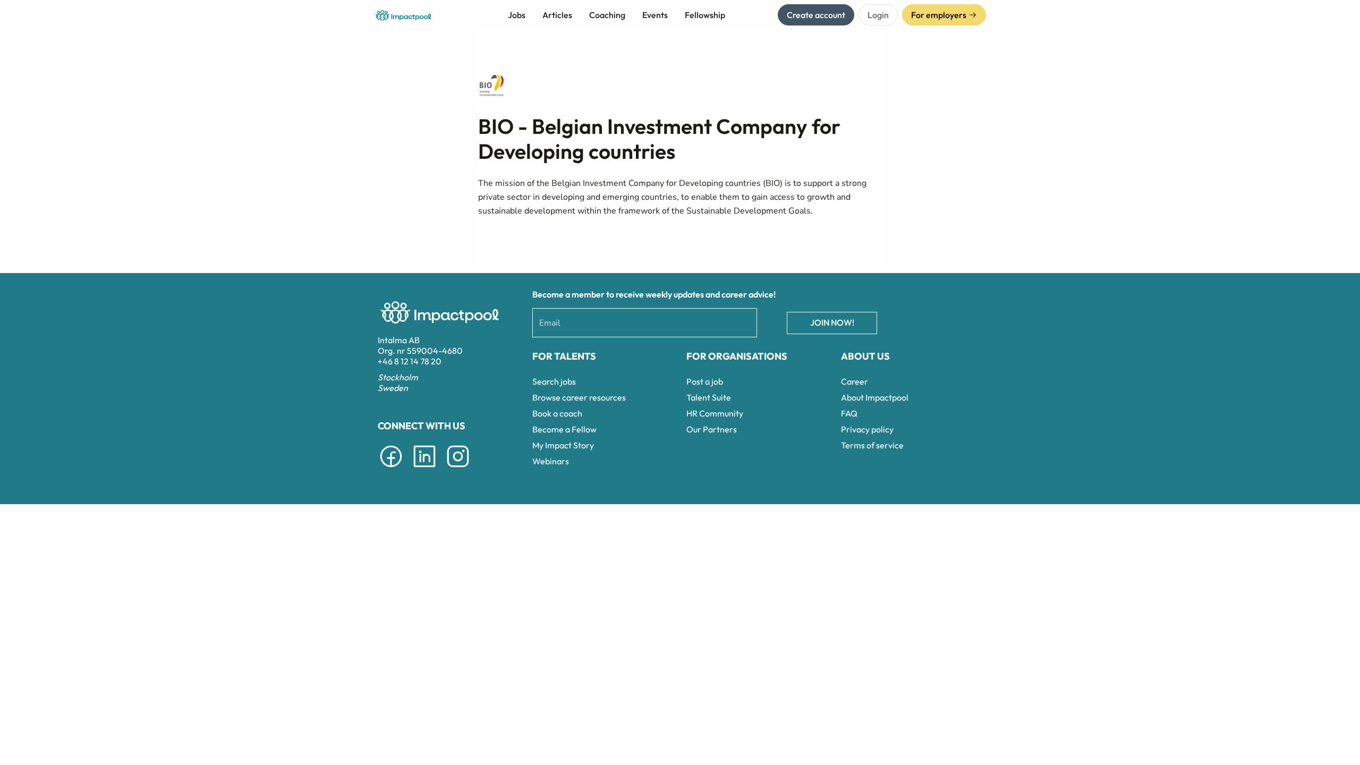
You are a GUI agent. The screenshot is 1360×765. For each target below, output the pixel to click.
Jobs (516, 15)
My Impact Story (563, 445)
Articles (557, 15)
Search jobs (554, 381)
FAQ (849, 413)
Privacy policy (867, 429)
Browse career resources (579, 397)
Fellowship (705, 15)
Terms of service (872, 445)
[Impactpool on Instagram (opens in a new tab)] (458, 469)
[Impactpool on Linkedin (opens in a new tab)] (424, 469)
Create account (816, 15)
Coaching (607, 15)
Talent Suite (708, 397)
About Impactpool (874, 397)
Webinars (550, 461)
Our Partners (711, 429)
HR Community (714, 413)
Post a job (704, 381)
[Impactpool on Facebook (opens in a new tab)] (391, 469)
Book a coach (557, 413)
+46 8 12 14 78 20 (409, 361)
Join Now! (832, 322)
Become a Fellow (564, 429)
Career (854, 381)
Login (878, 15)
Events (655, 15)
